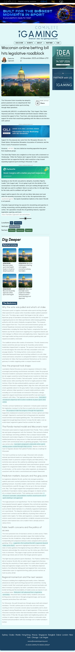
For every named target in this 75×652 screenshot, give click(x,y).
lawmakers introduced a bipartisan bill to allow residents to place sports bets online (24, 399)
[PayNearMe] (25, 172)
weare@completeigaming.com (38, 641)
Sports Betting (14, 226)
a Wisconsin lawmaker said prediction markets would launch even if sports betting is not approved (24, 495)
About (39, 43)
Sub (58, 43)
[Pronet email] (37, 14)
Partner (49, 43)
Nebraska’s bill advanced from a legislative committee (22, 593)
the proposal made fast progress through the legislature (24, 411)
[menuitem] (19, 43)
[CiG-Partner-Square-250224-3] (63, 79)
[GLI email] (25, 131)
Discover (19, 43)
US (12, 223)
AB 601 (10, 148)
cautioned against (7, 199)
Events (30, 43)
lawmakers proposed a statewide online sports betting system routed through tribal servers (23, 445)
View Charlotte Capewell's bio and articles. (16, 215)
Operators (20, 230)
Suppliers (29, 230)
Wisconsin (18, 223)
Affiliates (12, 230)
